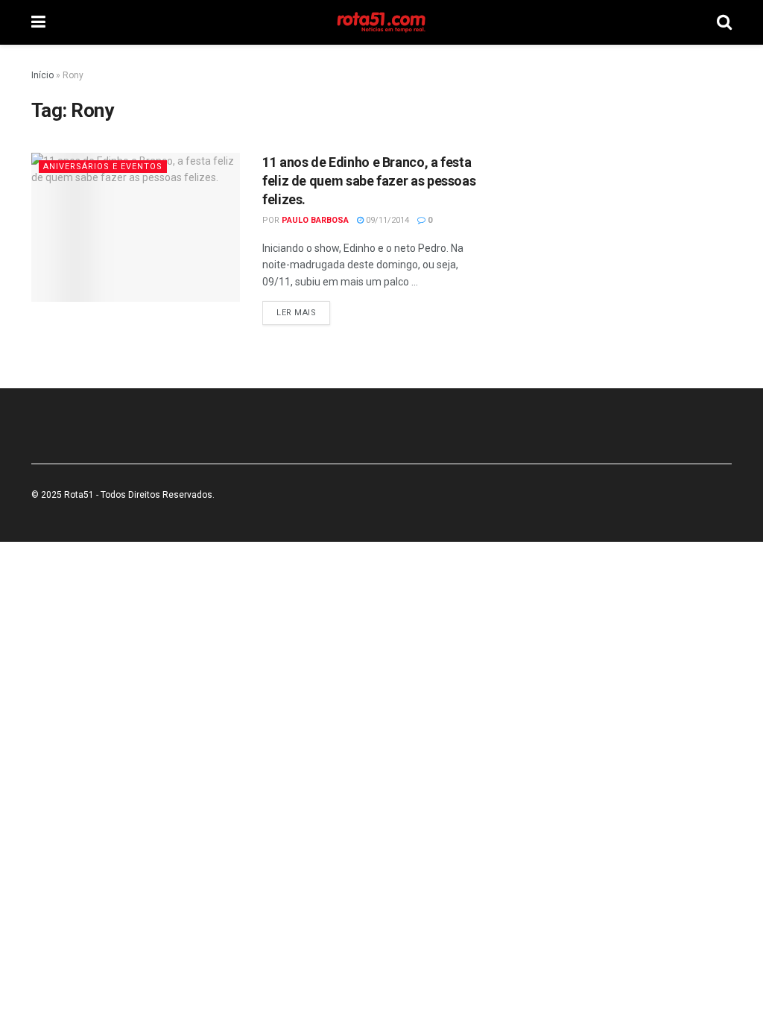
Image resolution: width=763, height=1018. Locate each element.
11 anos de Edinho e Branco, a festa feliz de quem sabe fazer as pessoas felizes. (368, 180)
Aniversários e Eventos (102, 166)
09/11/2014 (386, 220)
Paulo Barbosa (315, 220)
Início (42, 75)
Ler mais (296, 312)
